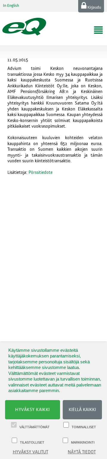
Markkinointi (83, 442)
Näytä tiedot (82, 452)
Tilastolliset (32, 442)
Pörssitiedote (41, 172)
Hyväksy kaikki (32, 409)
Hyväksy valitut (30, 452)
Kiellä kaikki (82, 409)
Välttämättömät (34, 427)
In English (11, 5)
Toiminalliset (84, 427)
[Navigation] (98, 30)
